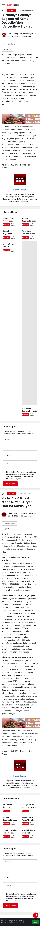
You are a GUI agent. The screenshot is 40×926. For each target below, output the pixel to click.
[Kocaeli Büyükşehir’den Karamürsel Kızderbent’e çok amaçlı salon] (10, 820)
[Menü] (3, 4)
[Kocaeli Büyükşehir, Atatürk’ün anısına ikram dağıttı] (10, 233)
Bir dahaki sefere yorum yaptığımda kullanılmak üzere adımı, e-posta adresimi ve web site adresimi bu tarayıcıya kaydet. (21, 475)
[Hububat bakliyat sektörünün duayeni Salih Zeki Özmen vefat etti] (10, 832)
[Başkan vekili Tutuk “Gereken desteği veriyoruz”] (29, 820)
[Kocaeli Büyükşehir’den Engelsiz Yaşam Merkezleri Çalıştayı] (29, 220)
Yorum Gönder (10, 483)
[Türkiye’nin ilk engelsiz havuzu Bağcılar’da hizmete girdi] (29, 807)
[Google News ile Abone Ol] (9, 44)
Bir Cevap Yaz (10, 426)
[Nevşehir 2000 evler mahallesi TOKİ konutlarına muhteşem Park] (29, 832)
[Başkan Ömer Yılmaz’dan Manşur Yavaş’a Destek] (10, 220)
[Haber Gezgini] (12, 5)
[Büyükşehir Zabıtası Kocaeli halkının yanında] (29, 329)
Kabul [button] (35, 922)
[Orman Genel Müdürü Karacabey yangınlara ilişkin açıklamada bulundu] (10, 329)
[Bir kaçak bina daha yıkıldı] (10, 807)
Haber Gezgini (14, 34)
